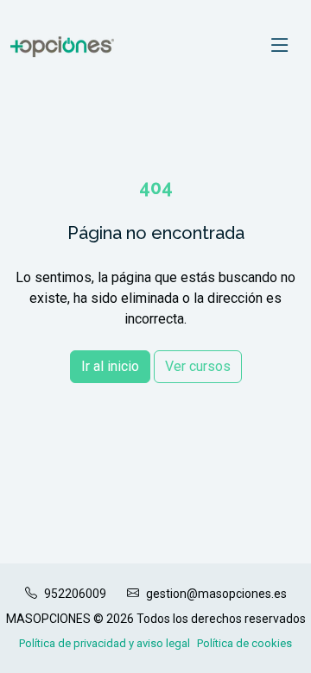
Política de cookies (244, 643)
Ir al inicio (110, 366)
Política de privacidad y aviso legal (104, 643)
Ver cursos (198, 366)
